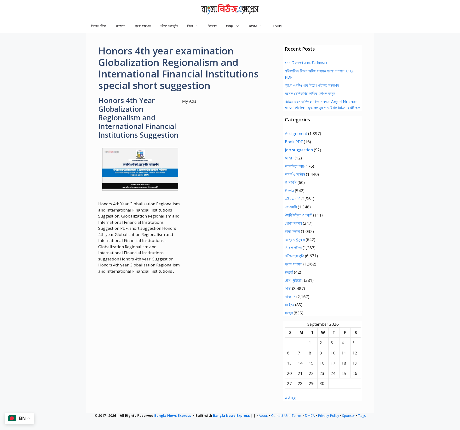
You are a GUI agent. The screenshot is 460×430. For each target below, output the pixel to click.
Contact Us (279, 415)
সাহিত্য (289, 304)
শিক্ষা (288, 288)
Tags (362, 415)
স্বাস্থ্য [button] (229, 26)
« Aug (290, 398)
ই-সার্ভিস (291, 182)
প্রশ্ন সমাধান (143, 26)
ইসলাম (212, 26)
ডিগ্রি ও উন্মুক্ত (295, 239)
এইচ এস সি (292, 198)
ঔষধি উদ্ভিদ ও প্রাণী (298, 215)
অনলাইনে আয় (294, 166)
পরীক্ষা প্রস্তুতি (169, 26)
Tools (277, 26)
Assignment (296, 133)
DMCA (310, 415)
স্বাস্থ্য (289, 313)
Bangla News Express (172, 415)
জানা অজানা (292, 231)
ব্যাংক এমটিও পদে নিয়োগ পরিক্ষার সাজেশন (312, 85)
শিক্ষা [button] (190, 26)
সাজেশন (120, 26)
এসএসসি (291, 207)
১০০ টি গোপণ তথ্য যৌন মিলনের (306, 62)
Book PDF (294, 141)
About (263, 415)
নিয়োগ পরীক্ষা (98, 26)
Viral (289, 158)
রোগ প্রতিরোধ (294, 280)
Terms (297, 415)
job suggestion (299, 150)
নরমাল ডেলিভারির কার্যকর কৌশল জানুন (310, 93)
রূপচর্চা (289, 272)
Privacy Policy (328, 415)
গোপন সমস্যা (293, 223)
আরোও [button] (253, 26)
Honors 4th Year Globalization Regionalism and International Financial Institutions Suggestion (138, 117)
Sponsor (348, 415)
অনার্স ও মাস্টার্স (295, 174)
